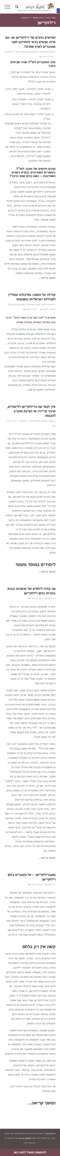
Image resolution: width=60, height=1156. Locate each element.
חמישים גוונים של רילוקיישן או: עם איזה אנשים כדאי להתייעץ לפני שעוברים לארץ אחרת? (30, 42)
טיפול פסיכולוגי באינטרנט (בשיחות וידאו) (34, 51)
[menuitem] (16, 6)
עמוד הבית (51, 17)
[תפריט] (8, 6)
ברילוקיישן (49, 534)
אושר (51, 420)
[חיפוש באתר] (16, 6)
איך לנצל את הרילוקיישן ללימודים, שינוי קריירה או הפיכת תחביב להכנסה (31, 411)
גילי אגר (42, 56)
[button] (58, 10)
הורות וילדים (48, 304)
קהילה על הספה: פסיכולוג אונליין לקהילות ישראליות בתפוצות (32, 296)
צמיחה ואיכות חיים (38, 420)
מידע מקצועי (38, 17)
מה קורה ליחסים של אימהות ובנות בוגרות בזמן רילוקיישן (32, 590)
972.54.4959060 (25, 1138)
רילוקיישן (9, 51)
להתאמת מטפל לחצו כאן (30, 1152)
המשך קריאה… (47, 278)
